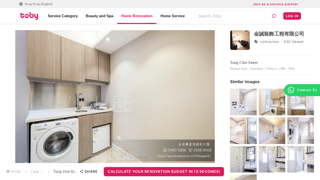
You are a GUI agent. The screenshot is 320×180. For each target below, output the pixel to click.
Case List (37, 171)
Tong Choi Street (65, 171)
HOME (16, 172)
